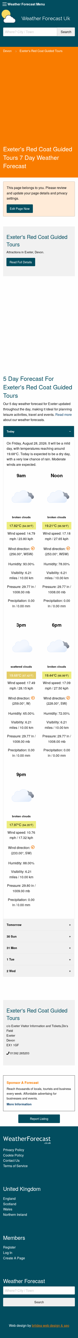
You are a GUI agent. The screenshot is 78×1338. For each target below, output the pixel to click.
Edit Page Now (20, 208)
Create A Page (14, 1258)
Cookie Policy (13, 1155)
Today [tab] (10, 431)
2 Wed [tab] (11, 971)
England (9, 1198)
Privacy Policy (13, 1149)
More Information (19, 1104)
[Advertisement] (39, 104)
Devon (7, 50)
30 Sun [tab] (12, 936)
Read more (63, 414)
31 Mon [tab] (12, 948)
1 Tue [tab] (10, 959)
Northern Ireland (15, 1214)
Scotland (9, 1203)
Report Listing (39, 1118)
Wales (7, 1209)
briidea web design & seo (50, 1325)
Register (9, 1247)
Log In (7, 1252)
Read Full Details (21, 262)
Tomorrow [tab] (14, 925)
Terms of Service (15, 1165)
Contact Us (11, 1160)
